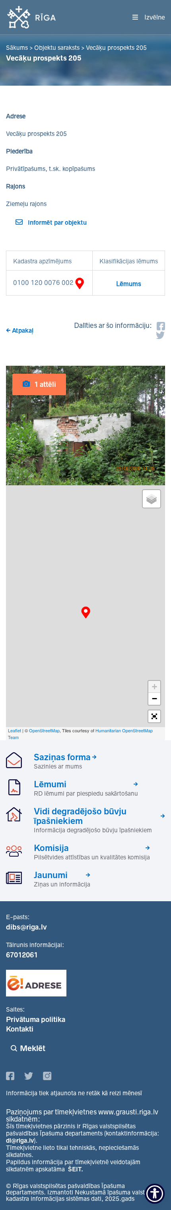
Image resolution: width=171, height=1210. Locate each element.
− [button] (154, 699)
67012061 (22, 955)
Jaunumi (51, 875)
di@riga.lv (20, 1140)
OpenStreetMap (44, 730)
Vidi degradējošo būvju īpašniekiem (80, 816)
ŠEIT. (75, 1169)
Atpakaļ (22, 330)
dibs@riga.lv (26, 927)
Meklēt (32, 1048)
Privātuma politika (35, 1020)
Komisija (51, 848)
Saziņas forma (62, 757)
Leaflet (14, 730)
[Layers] (151, 499)
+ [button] (154, 687)
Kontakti (19, 1029)
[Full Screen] (154, 716)
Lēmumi (50, 784)
